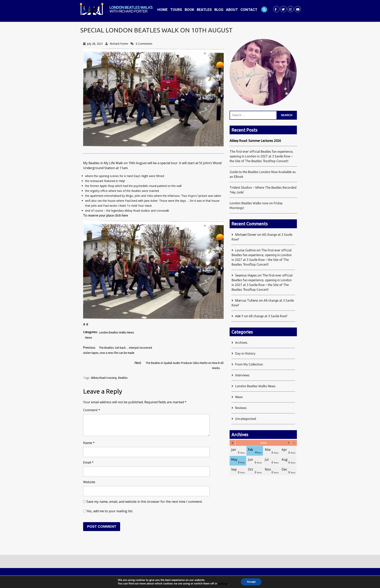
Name (89, 443)
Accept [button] (251, 582)
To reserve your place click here (105, 215)
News (88, 337)
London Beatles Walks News (116, 332)
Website (89, 482)
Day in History (245, 353)
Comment (91, 410)
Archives (241, 342)
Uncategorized (245, 418)
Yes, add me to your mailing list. (109, 511)
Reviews (241, 408)
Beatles (123, 377)
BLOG (218, 10)
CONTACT (248, 10)
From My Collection (249, 364)
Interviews (242, 375)
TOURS (176, 10)
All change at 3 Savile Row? (268, 316)
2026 (263, 442)
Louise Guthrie (245, 250)
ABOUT (232, 10)
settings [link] (223, 583)
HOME (162, 10)
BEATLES (204, 10)
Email (88, 462)
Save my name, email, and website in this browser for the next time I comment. (144, 501)
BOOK (189, 10)
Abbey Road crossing (104, 377)
